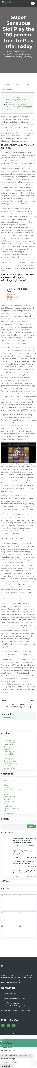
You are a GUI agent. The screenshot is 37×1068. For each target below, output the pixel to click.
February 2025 (9, 752)
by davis (6, 84)
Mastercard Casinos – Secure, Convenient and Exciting (24, 862)
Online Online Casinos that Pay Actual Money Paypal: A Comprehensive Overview (24, 840)
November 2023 (10, 763)
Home (9, 51)
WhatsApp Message (7, 1059)
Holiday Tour (9, 801)
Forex (6, 794)
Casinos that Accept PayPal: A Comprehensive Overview (24, 872)
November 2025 (10, 740)
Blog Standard (21, 51)
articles (7, 783)
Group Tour (8, 799)
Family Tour (8, 792)
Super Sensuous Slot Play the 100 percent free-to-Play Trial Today (19, 706)
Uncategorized (8, 718)
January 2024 (9, 759)
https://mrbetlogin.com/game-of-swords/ (16, 426)
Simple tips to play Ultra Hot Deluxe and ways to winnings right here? (19, 107)
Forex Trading (9, 797)
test (5, 811)
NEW (6, 804)
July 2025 (8, 747)
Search (5, 819)
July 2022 (8, 766)
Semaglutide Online (12, 808)
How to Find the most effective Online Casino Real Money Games (23, 852)
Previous (5, 700)
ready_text (8, 806)
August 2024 (9, 754)
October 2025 (9, 742)
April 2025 (8, 749)
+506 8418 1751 (10, 993)
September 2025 (10, 745)
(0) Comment (8, 89)
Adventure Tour (10, 780)
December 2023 (10, 761)
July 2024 (8, 756)
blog (6, 785)
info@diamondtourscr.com (14, 998)
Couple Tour (9, 787)
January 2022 (9, 768)
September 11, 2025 (22, 84)
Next (33, 700)
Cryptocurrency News (12, 790)
